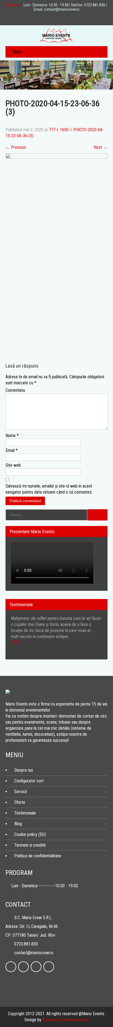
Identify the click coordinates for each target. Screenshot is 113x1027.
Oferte (19, 802)
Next (101, 147)
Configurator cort (29, 780)
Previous (15, 147)
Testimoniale (25, 813)
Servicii (20, 791)
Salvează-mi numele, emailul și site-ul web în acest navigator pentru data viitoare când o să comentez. (49, 489)
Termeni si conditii (30, 845)
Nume (12, 435)
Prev (96, 658)
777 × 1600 (59, 129)
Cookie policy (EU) (30, 834)
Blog (18, 823)
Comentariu (15, 390)
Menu (17, 51)
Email (11, 450)
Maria (15, 641)
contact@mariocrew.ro (33, 952)
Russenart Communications (66, 1019)
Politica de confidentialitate (37, 855)
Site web (13, 465)
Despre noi (23, 770)
